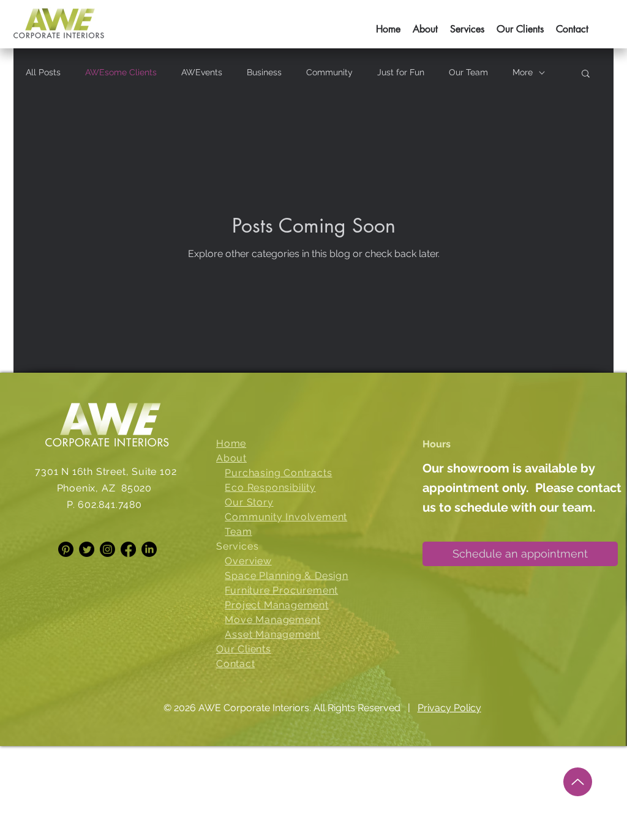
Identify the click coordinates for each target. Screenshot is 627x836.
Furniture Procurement (281, 590)
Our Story (249, 502)
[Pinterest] (65, 549)
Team (238, 531)
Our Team (468, 72)
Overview (248, 561)
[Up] (577, 781)
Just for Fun (400, 72)
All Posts (43, 72)
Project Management (276, 605)
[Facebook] (128, 549)
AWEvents (201, 72)
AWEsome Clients (121, 72)
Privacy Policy (449, 708)
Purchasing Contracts (278, 473)
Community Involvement (286, 517)
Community (329, 72)
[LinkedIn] (149, 549)
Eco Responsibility (270, 487)
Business (264, 72)
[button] (467, 24)
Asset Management (272, 634)
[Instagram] (107, 549)
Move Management (272, 619)
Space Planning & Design (286, 575)
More (522, 72)
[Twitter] (86, 549)
